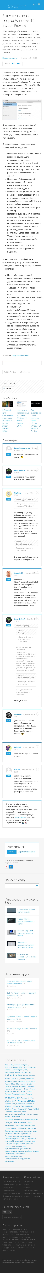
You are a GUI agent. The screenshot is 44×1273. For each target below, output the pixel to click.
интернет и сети (19, 1143)
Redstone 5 (18, 1089)
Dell (25, 1070)
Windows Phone (10, 1109)
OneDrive (30, 1084)
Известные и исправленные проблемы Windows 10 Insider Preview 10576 (23, 418)
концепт (35, 1114)
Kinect (7, 1079)
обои (30, 1123)
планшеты (20, 1126)
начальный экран (31, 1119)
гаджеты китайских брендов (28, 1151)
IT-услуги (8, 1143)
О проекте (28, 1181)
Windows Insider (27, 1106)
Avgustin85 (18, 573)
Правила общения (32, 1196)
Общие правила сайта (33, 1193)
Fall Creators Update (12, 1072)
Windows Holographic (12, 1106)
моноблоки (16, 1116)
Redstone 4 (9, 1089)
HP (30, 1072)
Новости (27, 1184)
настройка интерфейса (14, 1119)
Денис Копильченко (22, 448)
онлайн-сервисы (11, 1151)
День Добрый (19, 470)
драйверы (21, 1114)
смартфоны (31, 1128)
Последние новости (11, 1181)
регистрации (20, 817)
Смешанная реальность (14, 1131)
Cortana (8, 1070)
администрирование (13, 1111)
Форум (27, 1187)
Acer (6, 1065)
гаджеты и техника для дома (15, 1146)
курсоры (8, 1116)
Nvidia (7, 1084)
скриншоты (21, 1128)
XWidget (36, 1109)
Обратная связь (31, 1190)
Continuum (32, 1067)
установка (8, 1134)
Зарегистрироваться (26, 852)
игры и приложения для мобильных (18, 1149)
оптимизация (9, 1126)
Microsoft (29, 1079)
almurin (17, 770)
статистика (28, 1131)
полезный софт (30, 1141)
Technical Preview (18, 1094)
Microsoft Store (24, 1081)
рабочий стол (30, 1126)
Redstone (31, 1086)
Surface (8, 1094)
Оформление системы (12, 1196)
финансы (29, 1143)
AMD (11, 1065)
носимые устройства (12, 1139)
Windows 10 (12, 1097)
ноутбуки (8, 1123)
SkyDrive (16, 1091)
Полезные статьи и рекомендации (17, 1136)
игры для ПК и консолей (14, 1141)
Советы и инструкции (12, 1184)
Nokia (33, 1081)
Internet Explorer (29, 1076)
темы (35, 1131)
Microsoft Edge (11, 1081)
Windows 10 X (10, 1104)
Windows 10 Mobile (26, 1101)
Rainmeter (22, 1086)
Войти (11, 852)
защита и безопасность (13, 1156)
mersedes (18, 714)
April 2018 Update (11, 1067)
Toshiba (29, 1094)
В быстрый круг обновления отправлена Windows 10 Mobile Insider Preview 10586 (7, 420)
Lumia (22, 1079)
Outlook (15, 1086)
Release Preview (29, 1089)
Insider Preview (10, 372)
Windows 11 (20, 1104)
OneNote (8, 1086)
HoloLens (24, 1072)
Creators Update (17, 1070)
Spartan (29, 1091)
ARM (20, 1067)
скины (13, 1128)
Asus (25, 1067)
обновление (25, 372)
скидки (7, 1128)
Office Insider (21, 1084)
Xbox (30, 1109)
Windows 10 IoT (10, 1101)
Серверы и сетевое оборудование (17, 1159)
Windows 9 (30, 1104)
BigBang (17, 493)
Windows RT (22, 1109)
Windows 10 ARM (27, 1098)
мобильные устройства (22, 1134)
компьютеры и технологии (15, 1154)
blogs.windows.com (20, 355)
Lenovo (13, 1079)
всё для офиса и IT (29, 1139)
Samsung (8, 1091)
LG (18, 1079)
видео (24, 1111)
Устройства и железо (12, 1199)
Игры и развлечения (11, 1193)
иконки (29, 1114)
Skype (23, 1091)
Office (13, 1084)
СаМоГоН (17, 747)
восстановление (11, 1114)
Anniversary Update (21, 1065)
